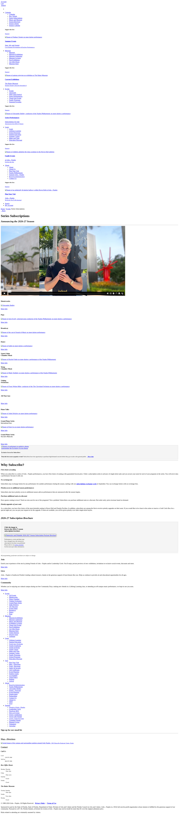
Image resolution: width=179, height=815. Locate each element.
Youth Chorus (13, 649)
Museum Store (14, 64)
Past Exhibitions (14, 60)
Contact (4, 747)
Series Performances (15, 96)
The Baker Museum (16, 84)
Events (7, 89)
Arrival (11, 681)
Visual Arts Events (15, 98)
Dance (11, 612)
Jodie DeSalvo (14, 605)
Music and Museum (15, 20)
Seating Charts (14, 674)
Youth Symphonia (15, 646)
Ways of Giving (14, 713)
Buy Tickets (13, 16)
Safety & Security (15, 668)
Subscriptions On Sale (14, 123)
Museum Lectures (15, 58)
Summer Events (10, 41)
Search (7, 203)
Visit (6, 661)
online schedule (19, 545)
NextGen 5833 (14, 711)
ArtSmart (12, 636)
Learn (7, 127)
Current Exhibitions (12, 79)
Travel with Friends (15, 717)
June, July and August (20, 46)
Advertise (12, 726)
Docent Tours (13, 634)
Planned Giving (14, 722)
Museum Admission (15, 56)
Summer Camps (14, 136)
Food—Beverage (14, 666)
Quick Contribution (15, 715)
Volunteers (12, 724)
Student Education (15, 135)
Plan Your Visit (14, 171)
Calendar (8, 12)
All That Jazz (13, 606)
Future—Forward (15, 690)
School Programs (14, 133)
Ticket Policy (13, 677)
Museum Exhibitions (16, 54)
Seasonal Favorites (15, 102)
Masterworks (13, 597)
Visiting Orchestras (15, 601)
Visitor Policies (14, 633)
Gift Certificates (14, 670)
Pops (10, 614)
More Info (4, 309)
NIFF (11, 702)
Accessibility (13, 675)
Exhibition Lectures (15, 623)
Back (3, 211)
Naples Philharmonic (16, 173)
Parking (11, 679)
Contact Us (12, 178)
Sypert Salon (13, 608)
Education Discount (15, 140)
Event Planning (14, 672)
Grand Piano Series (15, 603)
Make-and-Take (14, 138)
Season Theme (14, 24)
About (7, 165)
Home (3, 209)
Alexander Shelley (15, 689)
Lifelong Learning (15, 131)
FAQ (10, 703)
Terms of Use (51, 803)
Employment (13, 694)
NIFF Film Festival (15, 94)
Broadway (12, 610)
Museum (8, 51)
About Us (12, 169)
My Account (9, 205)
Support (7, 33)
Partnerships (13, 696)
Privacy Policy (40, 803)
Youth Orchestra (14, 648)
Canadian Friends (15, 720)
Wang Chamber (14, 599)
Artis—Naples (13, 199)
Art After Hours (14, 62)
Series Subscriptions (15, 18)
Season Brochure (14, 22)
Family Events (10, 156)
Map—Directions (15, 664)
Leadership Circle (15, 709)
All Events (12, 93)
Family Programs (14, 100)
